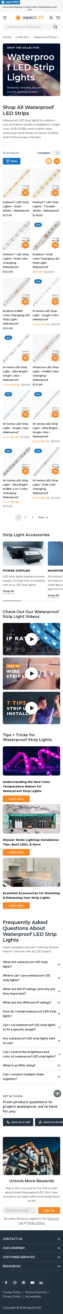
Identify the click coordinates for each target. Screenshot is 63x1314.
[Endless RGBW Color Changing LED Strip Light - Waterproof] (16, 292)
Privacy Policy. (36, 1222)
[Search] (55, 27)
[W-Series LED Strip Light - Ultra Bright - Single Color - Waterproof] (46, 405)
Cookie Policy (12, 1292)
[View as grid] (49, 161)
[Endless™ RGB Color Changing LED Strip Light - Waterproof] (46, 235)
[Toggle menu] (5, 18)
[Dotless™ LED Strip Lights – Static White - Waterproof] (16, 183)
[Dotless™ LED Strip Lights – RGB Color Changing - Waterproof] (16, 235)
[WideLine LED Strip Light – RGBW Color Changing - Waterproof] (46, 348)
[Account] (51, 18)
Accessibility (33, 1296)
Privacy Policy (12, 1296)
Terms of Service (36, 1292)
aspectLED (34, 1307)
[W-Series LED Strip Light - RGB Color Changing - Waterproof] (46, 461)
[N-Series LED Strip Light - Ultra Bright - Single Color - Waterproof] (16, 348)
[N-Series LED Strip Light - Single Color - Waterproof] (46, 292)
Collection (22, 37)
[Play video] (31, 639)
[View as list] (57, 161)
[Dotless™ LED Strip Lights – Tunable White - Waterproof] (46, 183)
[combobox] (31, 26)
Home (7, 37)
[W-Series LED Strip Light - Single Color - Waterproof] (16, 405)
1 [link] (18, 517)
